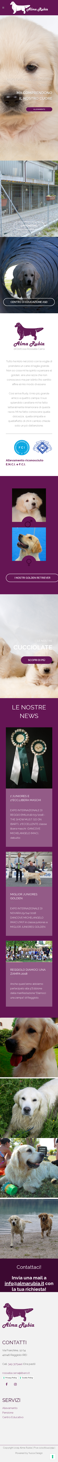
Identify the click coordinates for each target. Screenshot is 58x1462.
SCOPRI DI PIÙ (36, 660)
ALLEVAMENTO (39, 109)
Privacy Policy (11, 1378)
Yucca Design (35, 1453)
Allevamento (9, 1408)
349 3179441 (15, 1363)
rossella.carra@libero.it (16, 1373)
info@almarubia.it (24, 1283)
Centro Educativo (13, 1417)
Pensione (7, 1412)
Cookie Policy (27, 1378)
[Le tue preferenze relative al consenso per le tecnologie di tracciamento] (53, 1457)
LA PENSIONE (29, 225)
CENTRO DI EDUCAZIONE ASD (29, 301)
